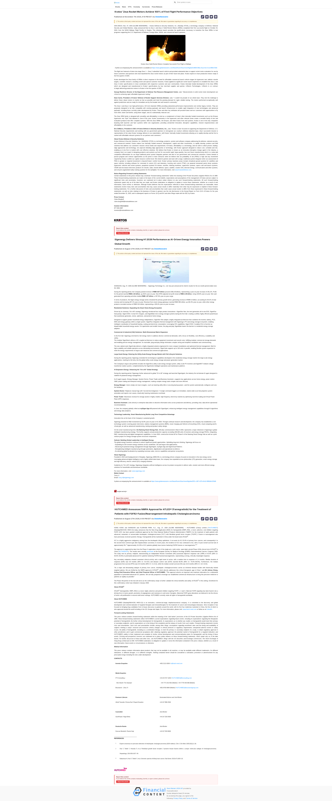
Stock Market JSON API (175, 788)
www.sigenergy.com (138, 471)
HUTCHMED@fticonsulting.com (182, 678)
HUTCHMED (213, 528)
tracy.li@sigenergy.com (126, 477)
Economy (137, 7)
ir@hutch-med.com (176, 663)
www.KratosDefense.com (183, 170)
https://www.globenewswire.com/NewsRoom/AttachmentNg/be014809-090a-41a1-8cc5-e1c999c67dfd (184, 68)
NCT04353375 (123, 551)
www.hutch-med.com (189, 609)
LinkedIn (209, 609)
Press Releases (157, 7)
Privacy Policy (178, 798)
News (124, 7)
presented (150, 551)
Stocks (117, 7)
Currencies (146, 7)
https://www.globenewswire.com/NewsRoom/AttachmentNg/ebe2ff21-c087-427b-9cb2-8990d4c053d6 (183, 481)
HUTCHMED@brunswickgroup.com (187, 687)
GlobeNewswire (161, 17)
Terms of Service (191, 798)
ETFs (130, 7)
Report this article (123, 233)
